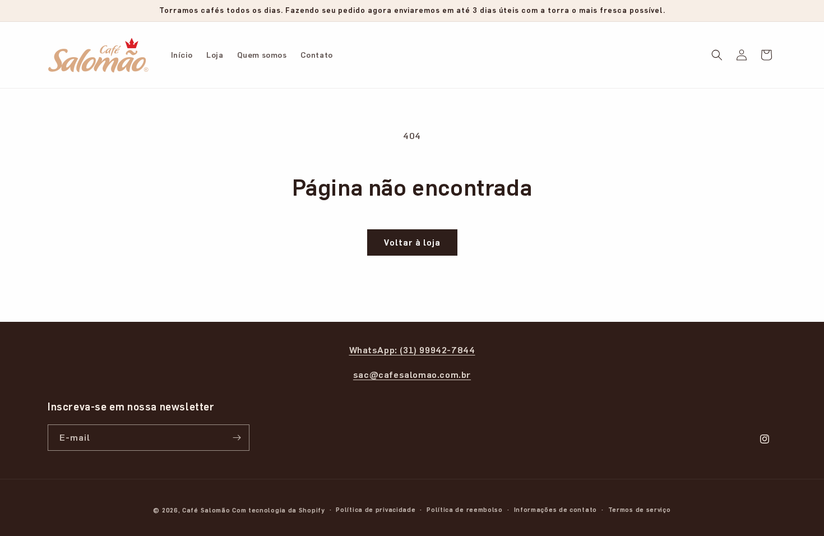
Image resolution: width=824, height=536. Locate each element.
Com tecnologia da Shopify (278, 510)
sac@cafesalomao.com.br (412, 374)
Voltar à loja (412, 242)
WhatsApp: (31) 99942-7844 (412, 349)
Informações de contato (555, 509)
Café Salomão (206, 510)
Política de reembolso (465, 509)
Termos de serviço (639, 509)
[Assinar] (236, 437)
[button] (717, 55)
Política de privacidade (375, 509)
